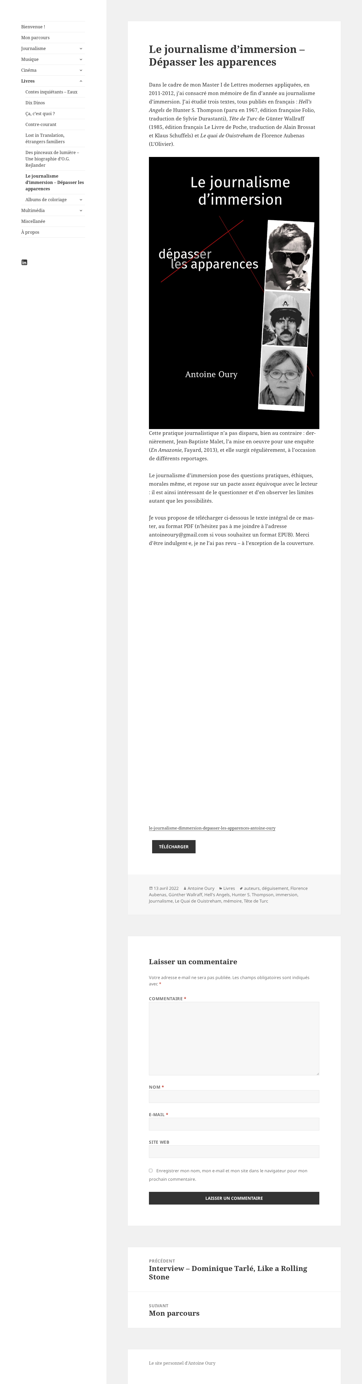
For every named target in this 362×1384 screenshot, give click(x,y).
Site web (159, 1142)
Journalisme (33, 48)
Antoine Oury (201, 888)
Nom (156, 1087)
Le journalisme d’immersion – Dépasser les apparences (54, 182)
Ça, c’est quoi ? (40, 113)
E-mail (158, 1114)
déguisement (275, 888)
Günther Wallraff (185, 895)
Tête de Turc (256, 901)
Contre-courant (40, 124)
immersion (286, 895)
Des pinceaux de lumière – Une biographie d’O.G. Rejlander (52, 159)
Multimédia (33, 210)
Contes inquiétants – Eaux (51, 92)
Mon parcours (35, 37)
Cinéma (29, 70)
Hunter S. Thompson (252, 895)
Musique (30, 59)
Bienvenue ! (33, 27)
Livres (28, 81)
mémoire (232, 901)
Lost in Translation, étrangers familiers (45, 138)
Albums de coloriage (46, 199)
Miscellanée (33, 221)
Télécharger (174, 847)
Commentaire (167, 999)
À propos (30, 232)
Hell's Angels (217, 895)
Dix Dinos (35, 103)
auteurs (252, 888)
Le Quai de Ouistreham (198, 901)
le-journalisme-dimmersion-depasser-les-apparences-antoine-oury (212, 828)
